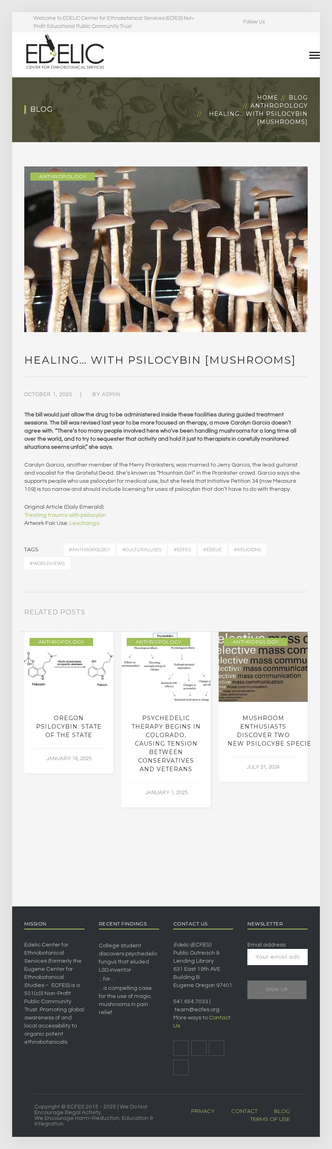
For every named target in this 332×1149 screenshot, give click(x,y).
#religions (247, 549)
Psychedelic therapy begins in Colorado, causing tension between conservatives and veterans (166, 743)
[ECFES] (64, 51)
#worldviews (47, 563)
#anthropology (89, 549)
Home (267, 97)
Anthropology (279, 105)
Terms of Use (270, 1119)
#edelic (212, 549)
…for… (106, 979)
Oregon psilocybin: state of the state (69, 726)
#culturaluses (142, 549)
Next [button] (305, 614)
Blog (298, 97)
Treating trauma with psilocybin (65, 515)
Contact (244, 1111)
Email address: (267, 945)
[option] (68, 702)
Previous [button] (295, 614)
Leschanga (85, 523)
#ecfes (182, 549)
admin (111, 394)
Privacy (203, 1111)
